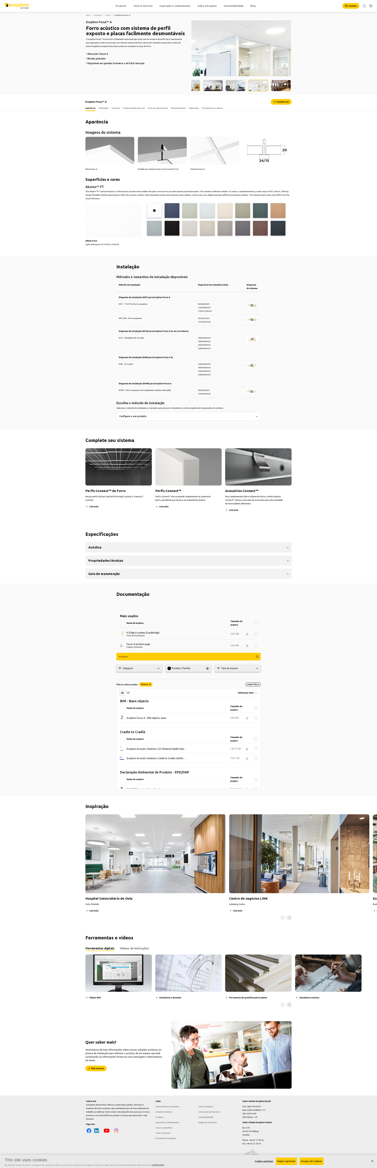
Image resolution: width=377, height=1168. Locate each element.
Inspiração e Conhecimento (167, 1122)
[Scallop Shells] (225, 210)
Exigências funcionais (207, 1122)
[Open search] (364, 5)
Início (88, 15)
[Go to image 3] (213, 85)
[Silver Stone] (225, 228)
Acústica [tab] (115, 108)
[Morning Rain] (207, 210)
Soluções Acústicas (164, 1112)
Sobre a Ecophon (205, 1106)
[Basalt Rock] (278, 228)
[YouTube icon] (106, 1133)
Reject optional (286, 1161)
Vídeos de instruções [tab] (134, 948)
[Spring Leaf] (242, 210)
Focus (108, 15)
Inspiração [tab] (194, 108)
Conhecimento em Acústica (167, 1106)
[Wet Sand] (278, 210)
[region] (188, 1161)
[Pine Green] (260, 210)
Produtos (98, 15)
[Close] (372, 1161)
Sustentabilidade (205, 1117)
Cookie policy (158, 1165)
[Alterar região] (370, 5)
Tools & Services (163, 1133)
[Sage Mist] (189, 210)
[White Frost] (154, 210)
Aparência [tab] (90, 108)
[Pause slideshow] (281, 72)
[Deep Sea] (172, 210)
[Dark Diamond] (172, 228)
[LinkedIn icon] (97, 1133)
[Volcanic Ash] (207, 228)
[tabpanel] (188, 981)
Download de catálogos (166, 1138)
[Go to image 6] (281, 85)
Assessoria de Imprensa (209, 1112)
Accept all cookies (311, 1161)
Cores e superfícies (164, 1128)
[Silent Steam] (154, 228)
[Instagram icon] (116, 1133)
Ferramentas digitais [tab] (99, 948)
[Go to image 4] (235, 85)
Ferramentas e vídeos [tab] (212, 108)
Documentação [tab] (178, 108)
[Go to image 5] (258, 85)
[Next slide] (289, 917)
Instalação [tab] (103, 108)
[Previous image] (275, 72)
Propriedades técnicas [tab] (134, 108)
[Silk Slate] (242, 228)
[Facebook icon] (89, 1133)
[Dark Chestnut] (260, 228)
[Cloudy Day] (189, 228)
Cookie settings (264, 1161)
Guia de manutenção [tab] (158, 108)
